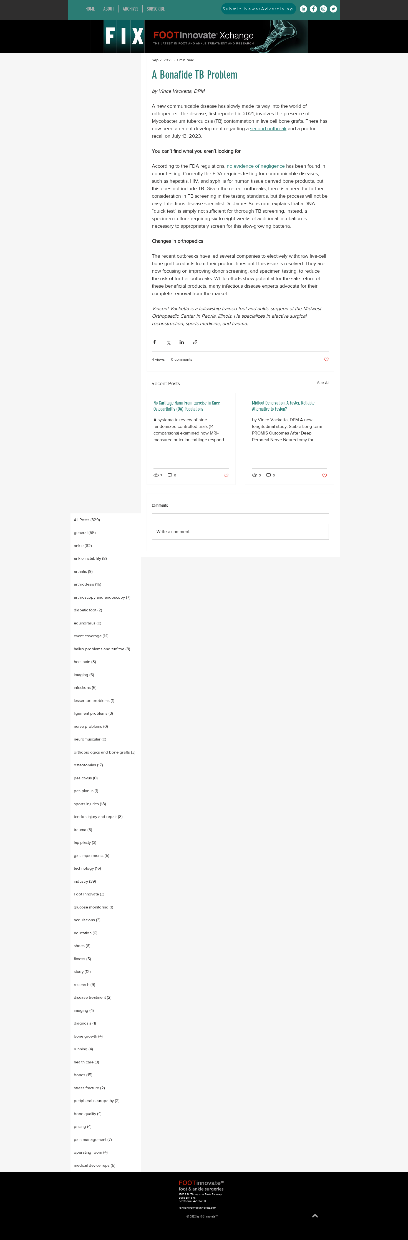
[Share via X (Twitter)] (168, 342)
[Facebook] (313, 8)
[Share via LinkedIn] (181, 342)
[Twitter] (333, 8)
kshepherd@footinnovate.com (197, 1207)
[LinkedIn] (303, 8)
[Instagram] (323, 8)
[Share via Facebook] (154, 342)
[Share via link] (195, 342)
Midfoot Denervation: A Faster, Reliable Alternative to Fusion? (283, 406)
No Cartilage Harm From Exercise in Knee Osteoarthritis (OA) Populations (186, 406)
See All (323, 382)
